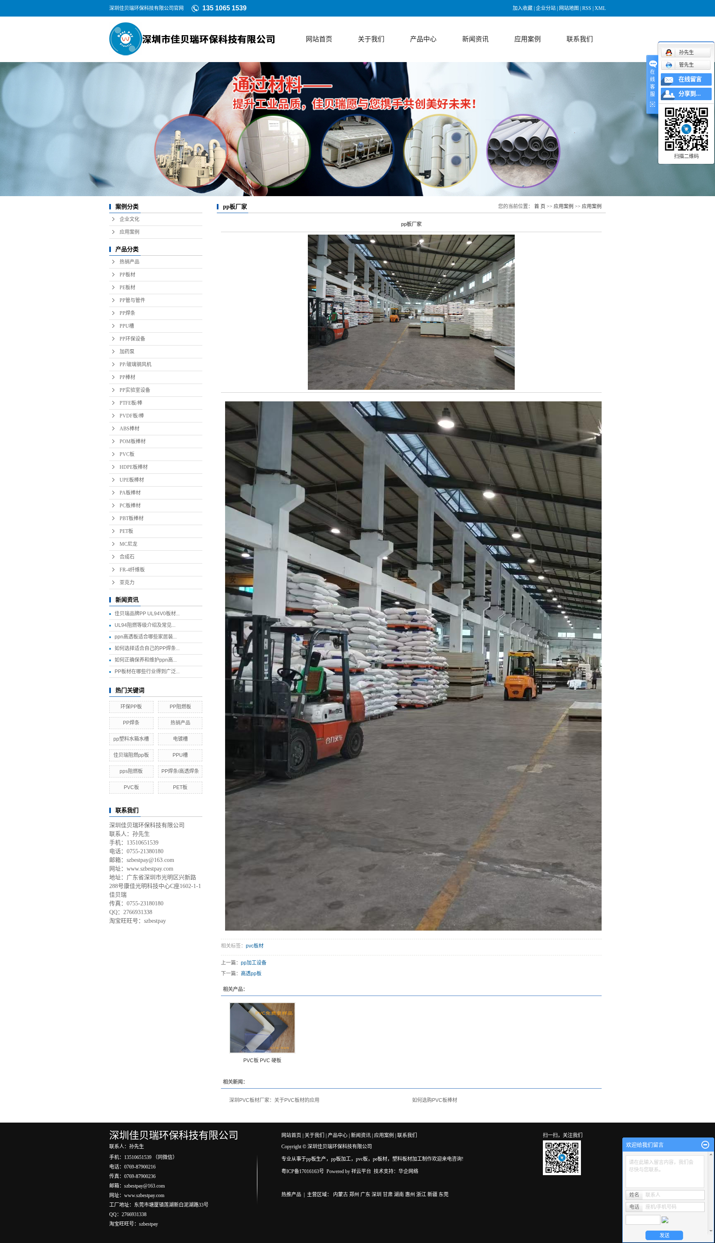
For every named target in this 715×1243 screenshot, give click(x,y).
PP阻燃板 (180, 707)
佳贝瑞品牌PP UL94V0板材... (147, 614)
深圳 (376, 1194)
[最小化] (705, 1145)
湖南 (399, 1194)
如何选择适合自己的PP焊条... (147, 648)
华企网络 (408, 1171)
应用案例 (527, 39)
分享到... (690, 94)
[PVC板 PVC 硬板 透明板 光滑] (262, 1027)
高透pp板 (251, 974)
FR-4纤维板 (132, 570)
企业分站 (546, 8)
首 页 (539, 206)
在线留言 (690, 79)
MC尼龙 (128, 544)
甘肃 (388, 1194)
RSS (586, 8)
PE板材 (127, 287)
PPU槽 (127, 326)
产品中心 (423, 39)
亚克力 (127, 583)
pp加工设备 (253, 963)
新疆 (432, 1194)
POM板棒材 (133, 441)
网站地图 (569, 8)
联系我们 (579, 39)
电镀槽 (180, 739)
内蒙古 (340, 1194)
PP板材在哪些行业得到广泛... (147, 671)
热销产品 (129, 262)
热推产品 (291, 1194)
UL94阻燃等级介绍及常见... (145, 625)
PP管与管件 (132, 300)
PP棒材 (127, 377)
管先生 (686, 65)
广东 (365, 1194)
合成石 (127, 557)
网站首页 (319, 39)
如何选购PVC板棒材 (434, 1100)
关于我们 (371, 39)
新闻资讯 (475, 39)
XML (600, 8)
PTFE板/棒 (131, 403)
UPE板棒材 (132, 480)
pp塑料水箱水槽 (131, 739)
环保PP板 (131, 707)
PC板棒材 (130, 506)
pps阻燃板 (131, 771)
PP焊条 (127, 313)
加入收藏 (523, 8)
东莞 (444, 1194)
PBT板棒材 (132, 518)
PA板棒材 (130, 493)
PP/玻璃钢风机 (135, 364)
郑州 (354, 1194)
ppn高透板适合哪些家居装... (146, 637)
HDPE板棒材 (134, 467)
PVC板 (127, 454)
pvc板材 (255, 946)
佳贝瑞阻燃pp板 (131, 755)
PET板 (126, 531)
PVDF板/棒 (132, 416)
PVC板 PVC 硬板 (262, 1060)
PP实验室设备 (135, 390)
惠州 (410, 1194)
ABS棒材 (129, 429)
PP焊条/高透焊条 (180, 771)
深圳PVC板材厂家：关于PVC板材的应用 (274, 1100)
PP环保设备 (132, 339)
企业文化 (129, 219)
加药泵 (127, 352)
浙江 (421, 1194)
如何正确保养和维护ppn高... (146, 660)
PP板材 (127, 275)
